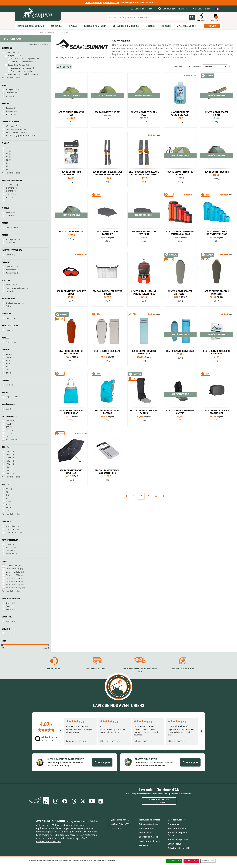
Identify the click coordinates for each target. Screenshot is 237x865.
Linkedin (101, 801)
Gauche (9, 547)
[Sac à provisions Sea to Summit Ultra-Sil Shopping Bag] (71, 398)
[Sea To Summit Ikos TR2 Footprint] (107, 219)
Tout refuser (192, 860)
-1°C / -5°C (10, 194)
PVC (7, 436)
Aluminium (10, 285)
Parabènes (10, 439)
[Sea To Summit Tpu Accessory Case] (71, 159)
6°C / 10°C (10, 188)
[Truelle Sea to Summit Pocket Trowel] (216, 100)
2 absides (9, 342)
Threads (73, 801)
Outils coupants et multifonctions (22, 74)
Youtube (91, 801)
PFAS (8, 430)
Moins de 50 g (11, 565)
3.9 (7, 169)
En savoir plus (102, 762)
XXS (7, 489)
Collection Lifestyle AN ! (179, 848)
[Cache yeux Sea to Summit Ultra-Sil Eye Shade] (71, 279)
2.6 (7, 156)
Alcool (8, 424)
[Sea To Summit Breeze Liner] (180, 338)
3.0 (7, 160)
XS (7, 492)
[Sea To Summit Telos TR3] (107, 100)
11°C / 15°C (10, 185)
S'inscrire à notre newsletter (159, 801)
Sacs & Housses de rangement (23, 58)
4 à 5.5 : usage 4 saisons (15, 132)
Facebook (64, 801)
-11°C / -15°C (11, 200)
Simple (8, 254)
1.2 (7, 150)
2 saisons (9, 108)
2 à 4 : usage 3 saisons (14, 129)
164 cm (9, 457)
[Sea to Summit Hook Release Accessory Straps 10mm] (107, 159)
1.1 (7, 147)
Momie (9, 242)
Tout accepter (175, 860)
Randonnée (10, 52)
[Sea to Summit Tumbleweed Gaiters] (180, 398)
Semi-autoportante (13, 303)
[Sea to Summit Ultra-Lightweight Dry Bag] (216, 219)
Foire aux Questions (148, 824)
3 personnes (11, 273)
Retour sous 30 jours (182, 668)
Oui (7, 306)
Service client (54, 668)
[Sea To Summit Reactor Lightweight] (180, 279)
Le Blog (39, 801)
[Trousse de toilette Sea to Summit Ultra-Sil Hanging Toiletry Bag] (144, 279)
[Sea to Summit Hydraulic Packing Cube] (216, 398)
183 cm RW (10, 473)
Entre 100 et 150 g (13, 572)
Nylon (8, 291)
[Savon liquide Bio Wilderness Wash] (180, 100)
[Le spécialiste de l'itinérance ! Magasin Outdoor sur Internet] (38, 13)
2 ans (8, 633)
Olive (8, 385)
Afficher (178, 66)
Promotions (173, 824)
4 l (7, 360)
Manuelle (9, 621)
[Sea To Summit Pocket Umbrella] (71, 458)
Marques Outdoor (176, 819)
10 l (7, 369)
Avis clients (144, 845)
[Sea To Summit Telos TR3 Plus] (144, 100)
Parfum (9, 421)
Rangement (13, 55)
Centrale (9, 550)
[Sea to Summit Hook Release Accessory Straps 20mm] (144, 159)
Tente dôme (11, 227)
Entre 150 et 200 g (13, 575)
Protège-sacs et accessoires (22, 71)
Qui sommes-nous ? (120, 819)
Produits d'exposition (178, 839)
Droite (8, 544)
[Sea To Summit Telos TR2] (71, 100)
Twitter (82, 801)
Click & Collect (145, 832)
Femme (9, 212)
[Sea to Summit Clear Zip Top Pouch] (107, 279)
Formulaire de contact (149, 819)
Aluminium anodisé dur (15, 288)
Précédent (126, 496)
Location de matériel (149, 836)
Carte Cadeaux (174, 843)
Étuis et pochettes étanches (22, 61)
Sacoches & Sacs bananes (21, 68)
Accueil (43, 32)
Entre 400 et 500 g (13, 584)
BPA (7, 427)
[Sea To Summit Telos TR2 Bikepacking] (180, 159)
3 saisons (9, 111)
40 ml (8, 354)
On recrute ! (116, 828)
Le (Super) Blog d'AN (120, 824)
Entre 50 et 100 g (12, 568)
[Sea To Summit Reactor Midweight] (216, 279)
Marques (51, 32)
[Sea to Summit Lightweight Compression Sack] (180, 219)
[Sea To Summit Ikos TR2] (216, 159)
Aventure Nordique (51, 821)
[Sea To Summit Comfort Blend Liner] (144, 338)
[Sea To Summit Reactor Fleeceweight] (71, 338)
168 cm (9, 461)
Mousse (9, 96)
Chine (8, 603)
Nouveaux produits (177, 828)
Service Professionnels (149, 841)
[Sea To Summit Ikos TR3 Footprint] (144, 219)
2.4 (7, 153)
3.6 (7, 166)
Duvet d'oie (10, 529)
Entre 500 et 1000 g (13, 587)
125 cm (9, 451)
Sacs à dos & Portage (16, 65)
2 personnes (11, 269)
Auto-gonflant (11, 89)
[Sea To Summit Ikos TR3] (71, 219)
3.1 (7, 163)
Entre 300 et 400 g (13, 581)
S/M (7, 498)
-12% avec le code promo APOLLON (102, 2)
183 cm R (9, 470)
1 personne (10, 266)
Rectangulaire (11, 239)
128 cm (9, 454)
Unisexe (9, 215)
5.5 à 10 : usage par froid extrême (19, 135)
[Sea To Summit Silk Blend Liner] (107, 338)
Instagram (55, 801)
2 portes (9, 330)
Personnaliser (208, 861)
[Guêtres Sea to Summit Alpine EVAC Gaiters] (144, 398)
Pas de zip (10, 553)
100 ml (8, 357)
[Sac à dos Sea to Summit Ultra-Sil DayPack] (107, 398)
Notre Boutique (146, 828)
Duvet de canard (12, 532)
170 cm (9, 464)
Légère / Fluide (12, 396)
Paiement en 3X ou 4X (97, 668)
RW (7, 507)
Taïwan (9, 606)
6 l (7, 366)
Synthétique (11, 526)
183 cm (9, 467)
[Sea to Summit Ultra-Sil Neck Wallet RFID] (107, 458)
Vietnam (9, 609)
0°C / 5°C (9, 191)
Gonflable (10, 92)
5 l (7, 363)
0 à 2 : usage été (12, 126)
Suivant (163, 496)
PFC (7, 433)
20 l (7, 373)
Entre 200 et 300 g (13, 578)
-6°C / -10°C (10, 197)
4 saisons (9, 114)
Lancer (192, 17)
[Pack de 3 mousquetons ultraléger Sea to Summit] (216, 338)
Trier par (197, 66)
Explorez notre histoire (48, 841)
